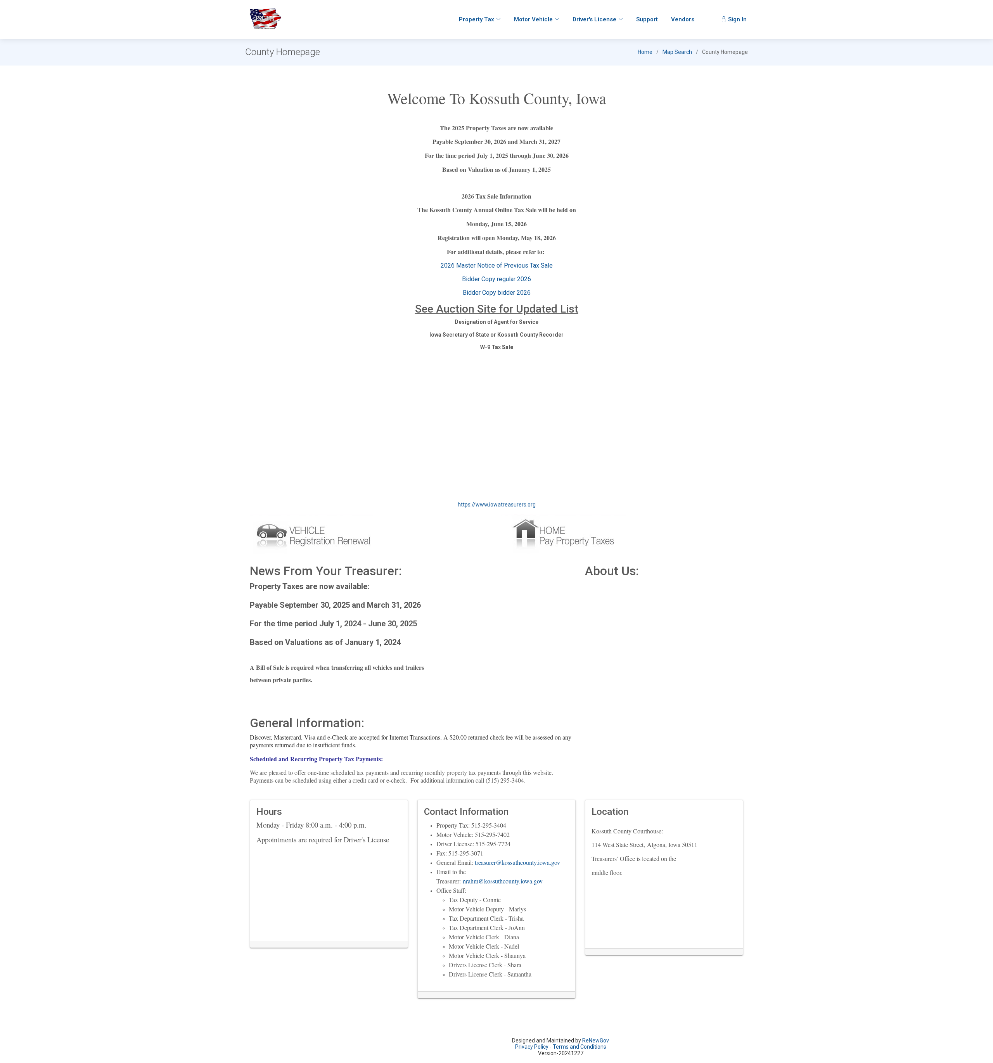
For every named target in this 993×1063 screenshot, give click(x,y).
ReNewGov (595, 1040)
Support (647, 19)
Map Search (677, 52)
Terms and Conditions (579, 1047)
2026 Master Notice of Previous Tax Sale (497, 265)
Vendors (682, 19)
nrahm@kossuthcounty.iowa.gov (503, 881)
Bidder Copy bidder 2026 (497, 292)
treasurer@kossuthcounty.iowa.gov (517, 862)
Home (645, 52)
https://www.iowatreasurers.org (497, 504)
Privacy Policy (531, 1047)
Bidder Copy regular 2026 (496, 279)
